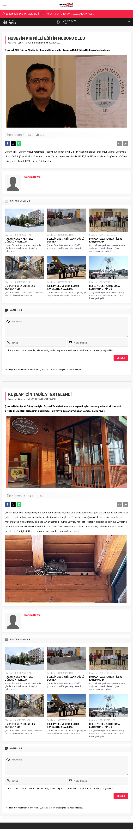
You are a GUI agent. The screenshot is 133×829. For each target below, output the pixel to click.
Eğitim (20, 43)
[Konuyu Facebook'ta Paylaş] (7, 143)
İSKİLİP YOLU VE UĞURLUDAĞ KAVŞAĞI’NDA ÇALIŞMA (63, 287)
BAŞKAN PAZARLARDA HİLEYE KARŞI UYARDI (105, 240)
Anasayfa (12, 43)
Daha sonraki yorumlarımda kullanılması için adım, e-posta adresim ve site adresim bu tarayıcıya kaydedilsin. (61, 350)
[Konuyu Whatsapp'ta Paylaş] (19, 143)
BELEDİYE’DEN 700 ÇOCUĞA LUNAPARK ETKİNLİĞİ (104, 287)
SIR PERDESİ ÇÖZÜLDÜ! (58, 15)
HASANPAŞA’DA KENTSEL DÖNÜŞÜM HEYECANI (19, 240)
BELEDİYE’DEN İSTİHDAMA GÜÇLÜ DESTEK (66, 240)
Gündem (8, 235)
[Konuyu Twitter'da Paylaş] (13, 143)
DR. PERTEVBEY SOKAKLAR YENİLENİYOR (20, 287)
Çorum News (32, 176)
